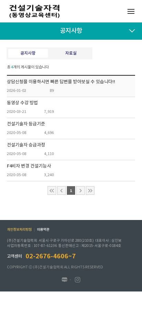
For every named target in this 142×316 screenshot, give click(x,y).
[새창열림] (64, 280)
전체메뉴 (131, 11)
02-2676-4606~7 (51, 256)
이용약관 (43, 230)
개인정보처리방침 (19, 230)
